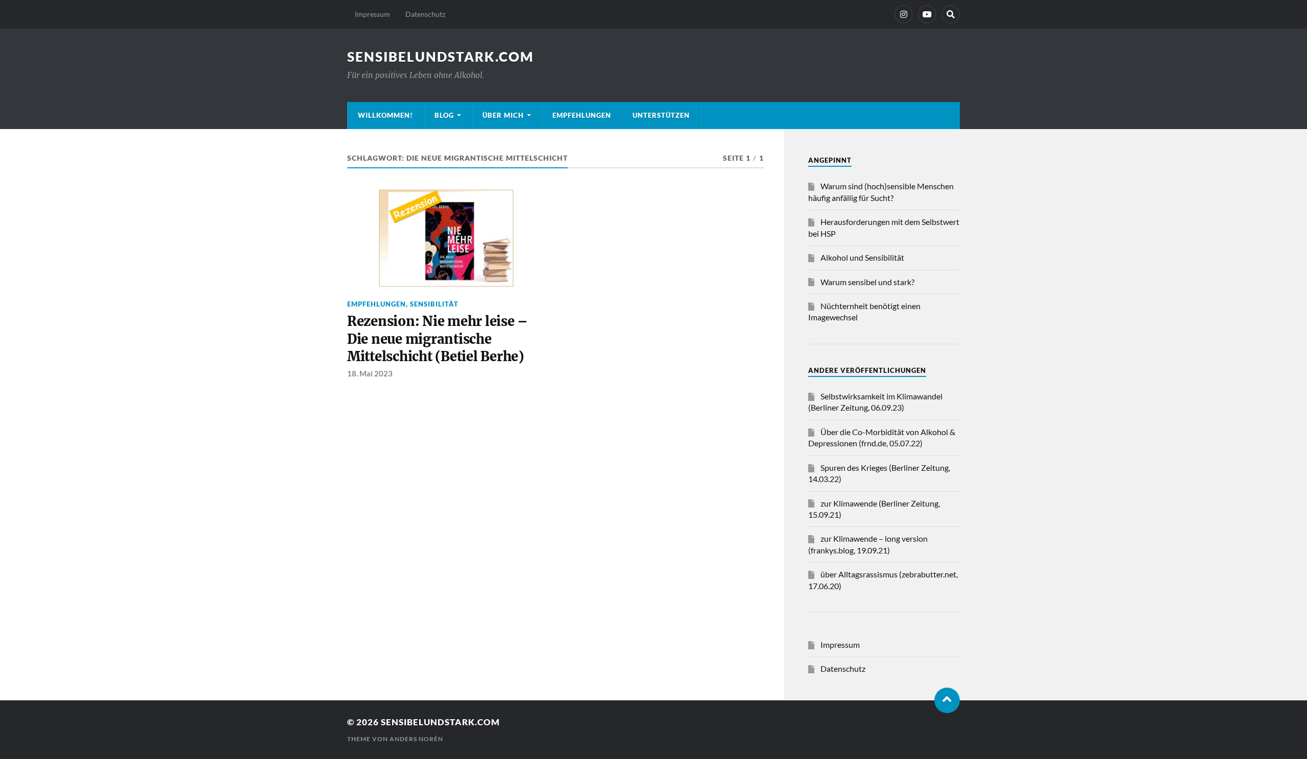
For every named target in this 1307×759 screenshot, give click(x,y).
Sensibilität (434, 304)
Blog (444, 115)
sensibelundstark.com (440, 56)
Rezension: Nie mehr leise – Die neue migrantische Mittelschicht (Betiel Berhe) (437, 339)
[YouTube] (927, 14)
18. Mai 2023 (370, 373)
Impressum (372, 14)
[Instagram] (903, 14)
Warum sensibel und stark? (867, 282)
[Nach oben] (947, 700)
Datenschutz (425, 14)
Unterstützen (661, 115)
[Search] (950, 14)
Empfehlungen (581, 115)
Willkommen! (385, 115)
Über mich (503, 115)
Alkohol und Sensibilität (862, 257)
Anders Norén (416, 739)
